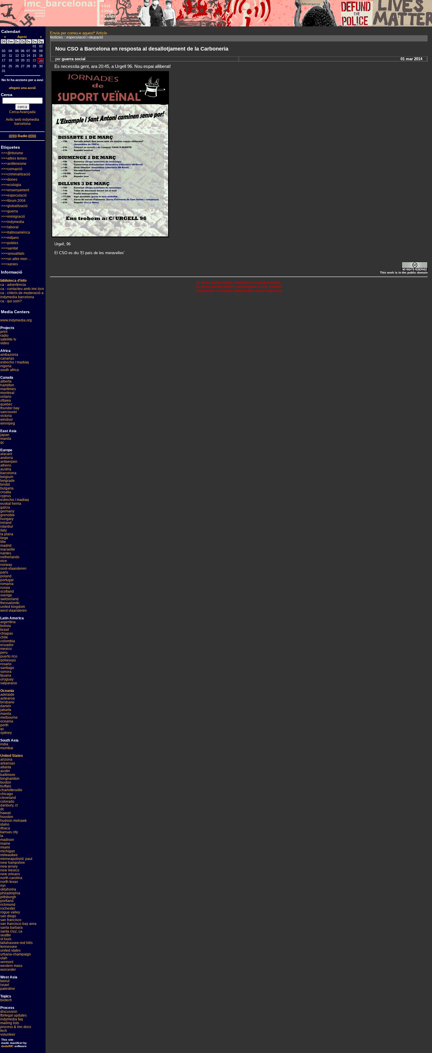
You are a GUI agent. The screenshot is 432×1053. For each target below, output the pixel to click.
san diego (8, 916)
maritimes (8, 389)
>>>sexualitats (12, 253)
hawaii (5, 813)
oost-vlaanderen (13, 568)
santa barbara (11, 927)
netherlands (9, 557)
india (4, 744)
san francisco (10, 920)
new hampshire (12, 863)
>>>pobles (9, 243)
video (4, 343)
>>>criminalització (15, 174)
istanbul (6, 526)
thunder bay (9, 408)
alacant (6, 454)
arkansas (7, 763)
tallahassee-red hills (16, 943)
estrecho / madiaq (14, 362)
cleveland (8, 798)
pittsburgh (8, 897)
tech (3, 1031)
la (1, 836)
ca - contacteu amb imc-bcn (22, 289)
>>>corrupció (11, 169)
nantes (5, 553)
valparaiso (8, 683)
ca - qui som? (11, 301)
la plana (6, 534)
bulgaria (7, 488)
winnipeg (7, 423)
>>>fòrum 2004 (13, 201)
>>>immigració (13, 216)
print (3, 332)
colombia (7, 641)
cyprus (5, 496)
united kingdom (12, 607)
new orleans (10, 874)
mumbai (6, 748)
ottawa (5, 400)
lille (3, 542)
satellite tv (8, 339)
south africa (9, 370)
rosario (5, 664)
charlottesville (11, 790)
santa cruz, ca (11, 931)
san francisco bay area (18, 924)
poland (5, 576)
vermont (6, 962)
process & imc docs (15, 1027)
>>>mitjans (10, 238)
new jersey (9, 866)
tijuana (5, 675)
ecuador (7, 645)
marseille (7, 549)
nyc (3, 885)
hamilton (7, 385)
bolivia (5, 626)
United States (11, 756)
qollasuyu (8, 660)
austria (5, 469)
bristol (5, 484)
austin (5, 771)
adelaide (7, 695)
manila (5, 439)
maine (5, 843)
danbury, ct (9, 805)
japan (4, 435)
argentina (8, 622)
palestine (7, 989)
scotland (7, 591)
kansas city (9, 832)
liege (4, 538)
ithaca (5, 828)
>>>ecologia (11, 185)
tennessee (8, 947)
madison (7, 840)
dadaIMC (7, 1046)
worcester (8, 970)
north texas (9, 882)
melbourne (9, 717)
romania (7, 584)
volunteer (7, 1034)
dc (2, 809)
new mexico (9, 870)
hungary (7, 519)
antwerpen (8, 462)
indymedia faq (11, 1019)
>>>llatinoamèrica (15, 232)
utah (3, 958)
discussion (8, 1012)
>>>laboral (10, 227)
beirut (4, 981)
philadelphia (10, 893)
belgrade (7, 481)
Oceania (7, 691)
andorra (6, 458)
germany (7, 511)
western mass (11, 966)
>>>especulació (14, 195)
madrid (5, 546)
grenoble (7, 515)
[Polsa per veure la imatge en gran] (110, 235)
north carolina (11, 878)
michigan (7, 851)
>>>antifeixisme (13, 164)
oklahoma (8, 889)
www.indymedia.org (16, 320)
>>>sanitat (9, 248)
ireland (5, 523)
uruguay (7, 679)
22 (34, 60)
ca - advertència (13, 285)
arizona (6, 759)
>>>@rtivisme (12, 153)
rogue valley (10, 912)
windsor (6, 419)
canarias (7, 358)
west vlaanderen (13, 610)
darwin (5, 706)
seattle (5, 935)
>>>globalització (14, 206)
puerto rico (8, 656)
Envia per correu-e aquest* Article (78, 33)
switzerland (9, 599)
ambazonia (9, 355)
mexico (6, 649)
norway (6, 565)
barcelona (8, 473)
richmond (7, 905)
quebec (6, 404)
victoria (6, 416)
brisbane (7, 702)
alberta (5, 381)
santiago (7, 668)
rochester (7, 908)
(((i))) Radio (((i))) (22, 136)
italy (3, 530)
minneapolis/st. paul (16, 859)
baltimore (7, 775)
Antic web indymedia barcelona (22, 122)
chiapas (6, 633)
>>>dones (9, 179)
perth (4, 725)
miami (5, 847)
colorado (7, 801)
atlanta (5, 767)
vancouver (8, 412)
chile (4, 637)
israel (4, 985)
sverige (6, 595)
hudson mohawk (13, 821)
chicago (6, 794)
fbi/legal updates (13, 1015)
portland (7, 901)
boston (5, 782)
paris (4, 572)
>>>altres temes (14, 158)
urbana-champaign (15, 954)
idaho (4, 824)
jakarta (5, 710)
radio (4, 335)
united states (10, 950)
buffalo (5, 786)
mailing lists (9, 1023)
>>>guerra (9, 211)
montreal (7, 393)
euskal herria (10, 504)
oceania (6, 721)
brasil (4, 630)
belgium (6, 477)
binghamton (9, 779)
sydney (6, 733)
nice (3, 561)
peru (4, 652)
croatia (5, 492)
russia (5, 588)
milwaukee (9, 855)
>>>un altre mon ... (16, 259)
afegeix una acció (22, 88)
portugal (7, 580)
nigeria (5, 366)
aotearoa (7, 698)
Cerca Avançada (22, 112)
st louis (5, 939)
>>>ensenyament (15, 190)
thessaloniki (9, 603)
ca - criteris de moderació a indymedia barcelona (21, 295)
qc (2, 442)
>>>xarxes (9, 264)
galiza (5, 507)
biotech (6, 1000)
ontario (5, 397)
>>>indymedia (12, 222)
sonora (5, 672)
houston (6, 817)
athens (5, 465)
